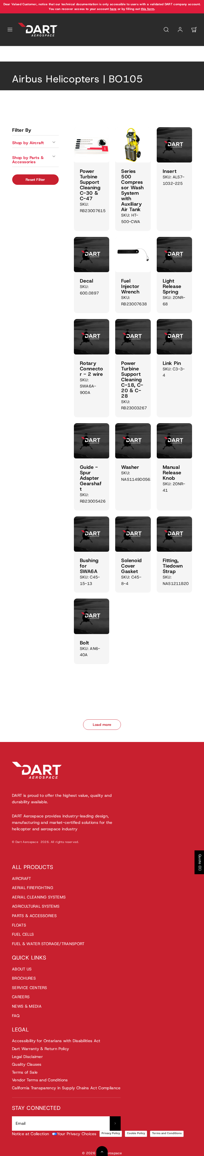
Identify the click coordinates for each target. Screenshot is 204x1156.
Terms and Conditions (167, 1133)
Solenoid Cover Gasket (131, 566)
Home (17, 59)
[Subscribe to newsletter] (115, 1123)
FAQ (16, 1015)
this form (147, 9)
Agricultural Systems (35, 906)
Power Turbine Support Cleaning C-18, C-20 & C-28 (132, 379)
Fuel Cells (23, 934)
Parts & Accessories (34, 915)
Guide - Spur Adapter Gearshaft (91, 478)
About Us (22, 969)
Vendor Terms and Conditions (40, 1080)
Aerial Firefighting (32, 887)
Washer (130, 467)
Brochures (24, 978)
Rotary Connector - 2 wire (91, 368)
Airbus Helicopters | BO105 (47, 59)
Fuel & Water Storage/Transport (48, 943)
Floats (19, 925)
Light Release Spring (172, 286)
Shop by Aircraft (28, 142)
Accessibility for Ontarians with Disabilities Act (56, 1040)
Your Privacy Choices (76, 1133)
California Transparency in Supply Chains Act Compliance (66, 1088)
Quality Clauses (27, 1064)
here (113, 9)
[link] (180, 29)
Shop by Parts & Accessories (28, 160)
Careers (21, 996)
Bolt (84, 643)
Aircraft (21, 878)
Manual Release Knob (172, 472)
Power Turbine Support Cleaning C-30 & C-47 (90, 185)
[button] (10, 29)
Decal (86, 281)
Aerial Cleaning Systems (39, 897)
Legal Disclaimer (27, 1056)
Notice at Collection (30, 1133)
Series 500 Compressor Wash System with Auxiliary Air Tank (132, 190)
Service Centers (29, 987)
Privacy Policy (111, 1133)
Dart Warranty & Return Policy (40, 1048)
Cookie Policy (136, 1133)
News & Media (27, 1006)
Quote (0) (200, 862)
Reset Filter (35, 179)
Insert (170, 171)
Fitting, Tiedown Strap (173, 566)
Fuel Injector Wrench (130, 286)
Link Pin (172, 363)
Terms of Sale (25, 1072)
